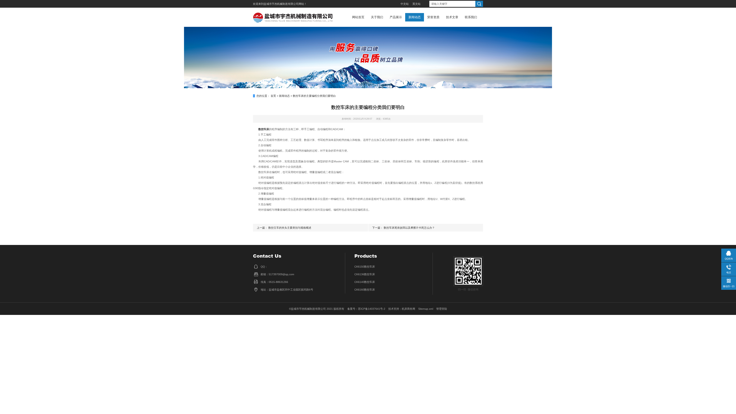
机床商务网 (408, 308)
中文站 (405, 3)
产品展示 (396, 17)
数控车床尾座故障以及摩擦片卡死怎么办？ (409, 227)
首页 (273, 95)
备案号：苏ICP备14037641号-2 (366, 308)
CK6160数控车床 (364, 289)
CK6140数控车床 (364, 281)
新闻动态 (414, 17)
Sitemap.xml (425, 308)
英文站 (416, 3)
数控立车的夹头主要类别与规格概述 (289, 227)
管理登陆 (441, 308)
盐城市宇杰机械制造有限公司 (281, 3)
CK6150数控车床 (364, 266)
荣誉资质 (433, 17)
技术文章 (452, 17)
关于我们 (377, 17)
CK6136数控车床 (364, 274)
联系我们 (471, 17)
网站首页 (358, 17)
